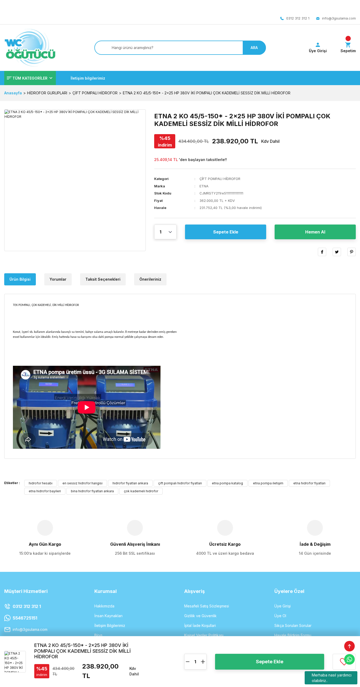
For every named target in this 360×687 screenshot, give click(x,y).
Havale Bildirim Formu (292, 635)
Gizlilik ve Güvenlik (200, 615)
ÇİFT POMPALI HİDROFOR (220, 179)
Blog (98, 635)
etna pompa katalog (227, 483)
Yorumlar (58, 279)
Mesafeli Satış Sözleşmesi (206, 606)
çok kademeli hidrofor (141, 491)
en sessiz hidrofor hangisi (82, 483)
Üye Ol (280, 615)
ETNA (204, 186)
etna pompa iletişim (268, 483)
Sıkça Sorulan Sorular (293, 625)
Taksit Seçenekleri (102, 279)
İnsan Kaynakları (108, 615)
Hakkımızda (104, 606)
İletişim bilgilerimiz (88, 78)
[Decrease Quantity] (187, 661)
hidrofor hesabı (40, 483)
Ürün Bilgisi (20, 279)
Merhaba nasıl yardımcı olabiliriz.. (332, 678)
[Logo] (30, 48)
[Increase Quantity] (203, 661)
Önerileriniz (150, 279)
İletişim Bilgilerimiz (109, 625)
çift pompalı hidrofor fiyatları (180, 483)
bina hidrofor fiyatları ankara (92, 491)
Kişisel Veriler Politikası (203, 635)
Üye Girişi (282, 606)
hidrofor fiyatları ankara (130, 483)
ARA (254, 47)
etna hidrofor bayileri (45, 491)
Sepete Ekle (225, 232)
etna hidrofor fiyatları (309, 483)
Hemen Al (315, 232)
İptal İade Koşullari (200, 625)
